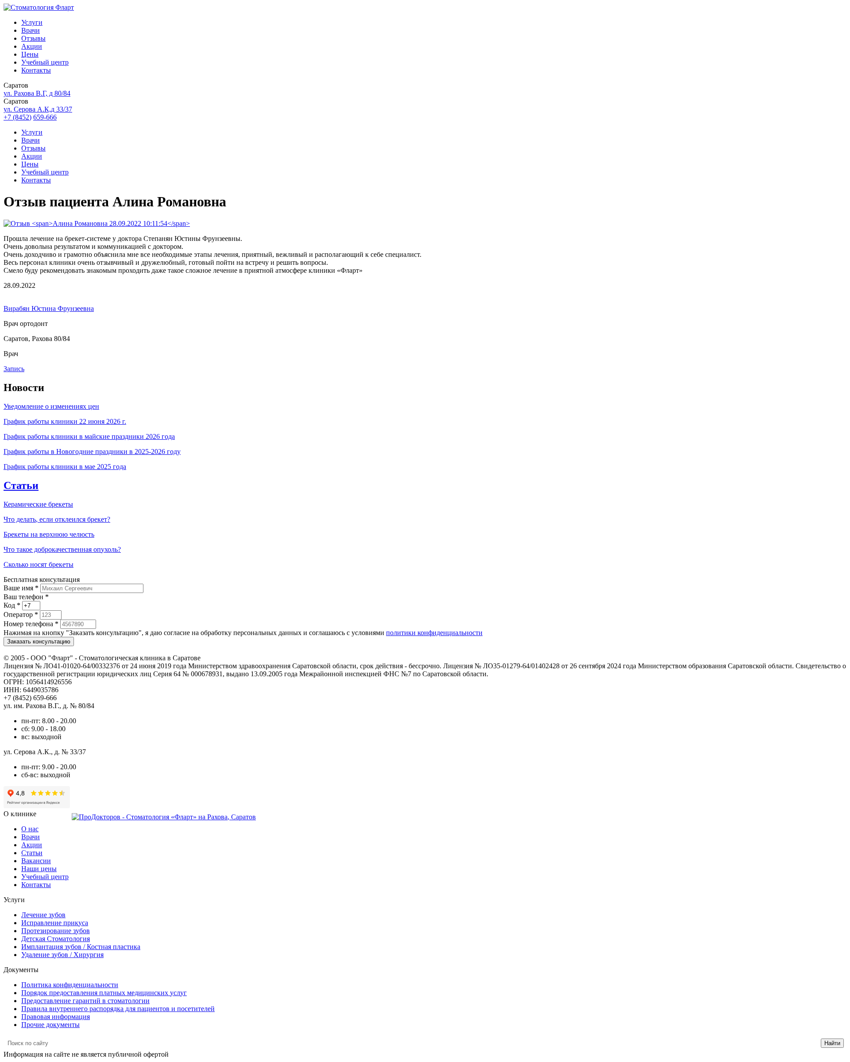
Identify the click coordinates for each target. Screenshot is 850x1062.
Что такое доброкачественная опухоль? (62, 549)
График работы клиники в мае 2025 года (65, 466)
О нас (30, 829)
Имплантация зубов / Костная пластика (80, 946)
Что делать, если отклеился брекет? (57, 519)
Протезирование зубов (55, 930)
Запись (14, 368)
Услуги (31, 22)
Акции (31, 46)
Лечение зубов (43, 915)
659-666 (45, 117)
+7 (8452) (17, 117)
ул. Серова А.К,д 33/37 (38, 109)
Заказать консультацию (38, 641)
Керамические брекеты (38, 504)
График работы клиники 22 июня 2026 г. (65, 421)
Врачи (30, 30)
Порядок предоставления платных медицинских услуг (104, 992)
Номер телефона (31, 624)
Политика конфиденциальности (69, 984)
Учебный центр (45, 62)
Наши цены (39, 868)
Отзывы (33, 38)
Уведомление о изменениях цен (51, 406)
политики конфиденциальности (434, 632)
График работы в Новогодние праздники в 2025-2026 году (92, 451)
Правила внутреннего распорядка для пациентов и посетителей (118, 1008)
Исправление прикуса (54, 922)
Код (12, 605)
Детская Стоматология (55, 938)
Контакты (36, 70)
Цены (30, 54)
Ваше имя (21, 588)
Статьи (21, 485)
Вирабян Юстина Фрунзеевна (49, 308)
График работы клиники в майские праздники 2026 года (89, 436)
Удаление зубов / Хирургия (62, 954)
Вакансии (36, 860)
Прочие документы (50, 1024)
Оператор (21, 614)
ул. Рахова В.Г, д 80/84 (37, 93)
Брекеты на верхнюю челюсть (49, 534)
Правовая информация (55, 1016)
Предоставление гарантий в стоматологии (85, 1000)
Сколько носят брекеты (38, 564)
